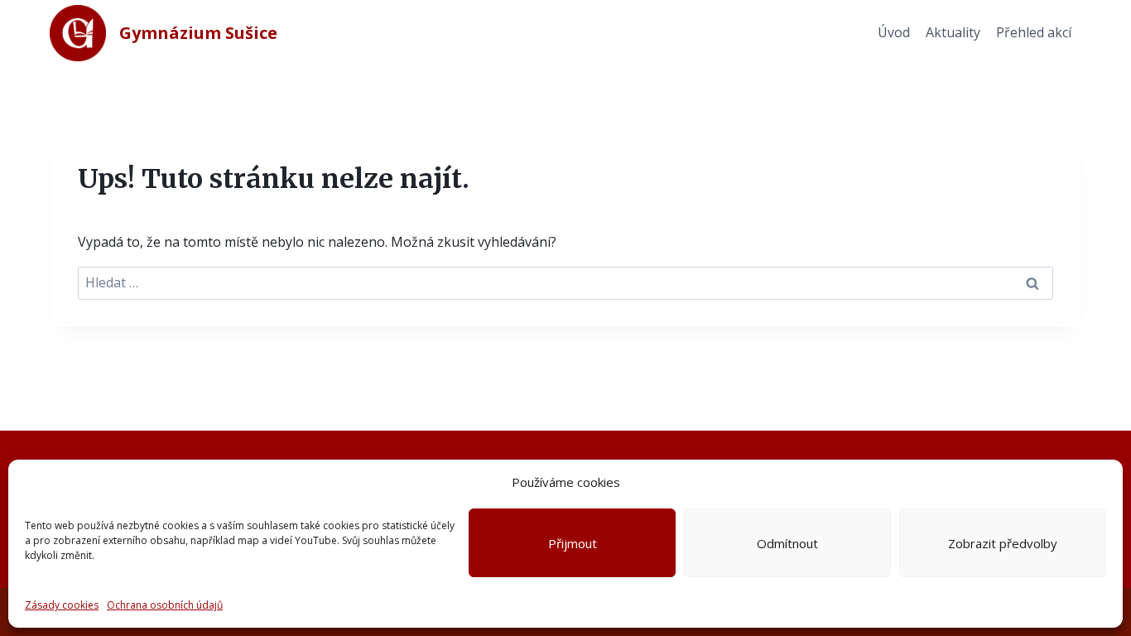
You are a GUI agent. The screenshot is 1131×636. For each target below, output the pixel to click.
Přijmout (572, 543)
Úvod (894, 32)
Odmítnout (787, 543)
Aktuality (953, 32)
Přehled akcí (1033, 32)
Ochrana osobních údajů (165, 605)
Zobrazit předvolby (1002, 543)
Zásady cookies (62, 605)
